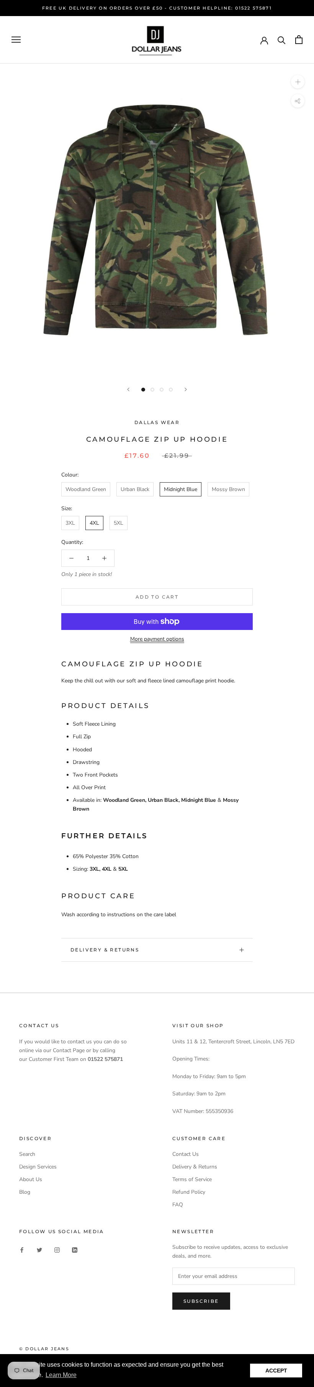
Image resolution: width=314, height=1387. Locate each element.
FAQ (177, 1204)
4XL (94, 523)
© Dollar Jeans (44, 1348)
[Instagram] (57, 1249)
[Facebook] (22, 1249)
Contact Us (185, 1154)
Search (27, 1154)
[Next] (186, 389)
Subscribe (201, 1301)
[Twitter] (39, 1249)
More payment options (157, 639)
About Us (30, 1179)
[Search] (282, 40)
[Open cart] (299, 39)
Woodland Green (85, 489)
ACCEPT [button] (276, 1370)
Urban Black (135, 489)
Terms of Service (192, 1179)
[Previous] (128, 389)
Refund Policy (188, 1192)
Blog (24, 1192)
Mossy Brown (228, 489)
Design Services (38, 1166)
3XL (70, 523)
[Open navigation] (16, 39)
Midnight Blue (180, 489)
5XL (118, 523)
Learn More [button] (61, 1375)
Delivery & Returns (104, 950)
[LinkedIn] (74, 1249)
